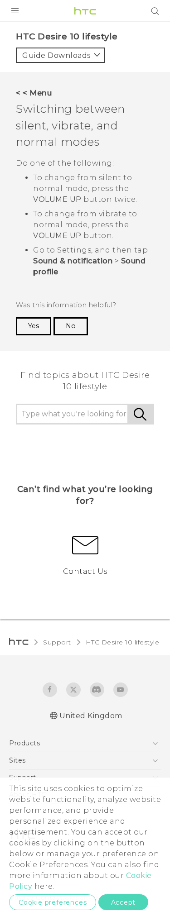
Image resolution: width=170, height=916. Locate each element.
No (71, 326)
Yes (33, 326)
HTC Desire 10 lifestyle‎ (123, 642)
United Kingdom (90, 715)
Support (57, 642)
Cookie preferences (53, 902)
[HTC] (85, 10)
